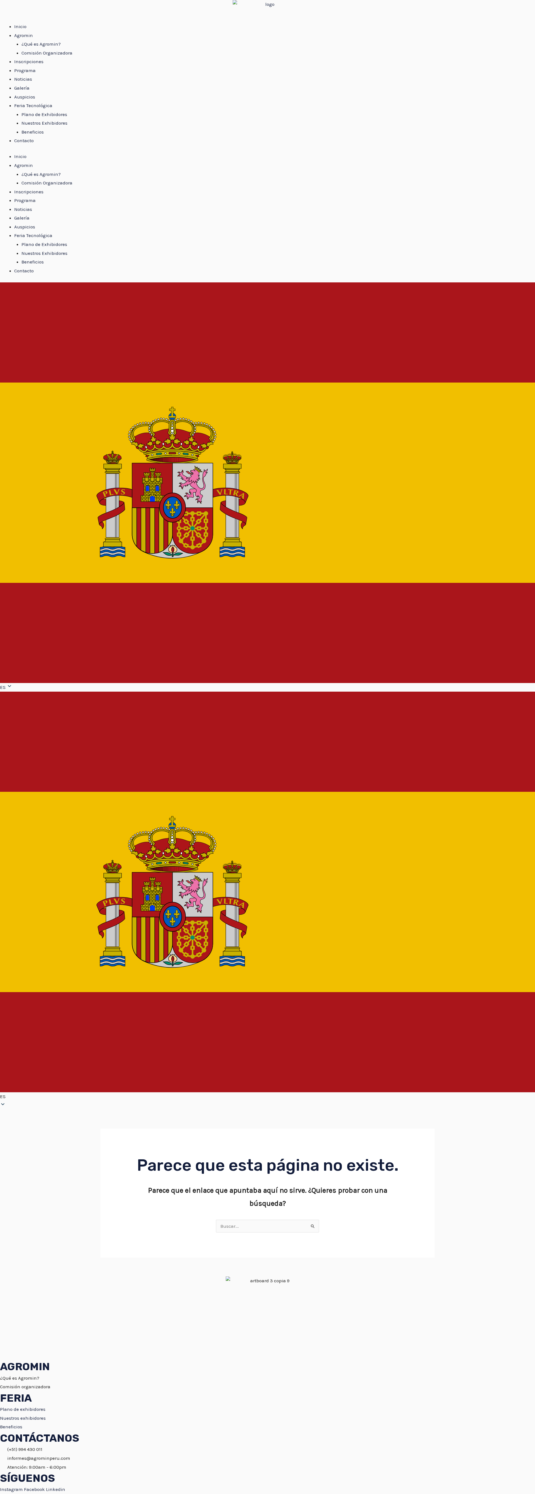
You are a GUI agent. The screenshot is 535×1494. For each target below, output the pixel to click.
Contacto (24, 140)
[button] (267, 896)
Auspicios (24, 97)
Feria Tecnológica (33, 105)
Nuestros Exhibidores (44, 123)
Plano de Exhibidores (44, 114)
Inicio (20, 26)
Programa (25, 70)
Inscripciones (28, 61)
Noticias (23, 79)
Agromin (23, 35)
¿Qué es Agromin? (41, 44)
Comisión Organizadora (46, 53)
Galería (22, 88)
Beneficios (32, 132)
